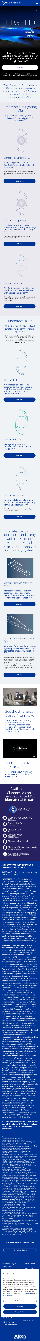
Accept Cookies (20, 1312)
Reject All (20, 1306)
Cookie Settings (20, 1301)
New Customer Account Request (10, 1323)
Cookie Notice (29, 1293)
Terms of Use (28, 1320)
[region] (20, 1293)
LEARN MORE (20, 67)
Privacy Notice (7, 1295)
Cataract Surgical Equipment (10, 1265)
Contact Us (7, 1317)
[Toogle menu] (37, 3)
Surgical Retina (29, 1264)
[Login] (32, 3)
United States (21, 1250)
